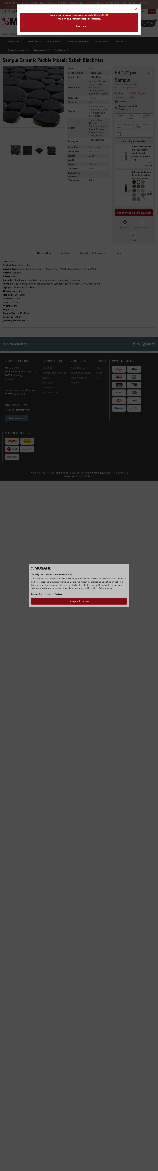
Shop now (81, 26)
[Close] (136, 9)
